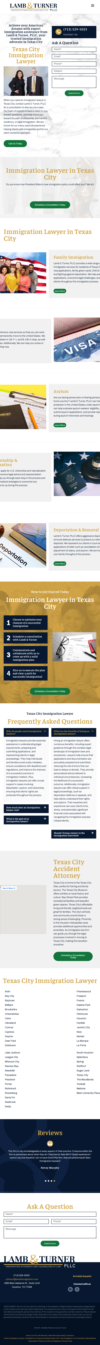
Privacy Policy (67, 1341)
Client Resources (54, 1335)
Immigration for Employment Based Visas (40, 1338)
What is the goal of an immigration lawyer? (17, 820)
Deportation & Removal (37, 1341)
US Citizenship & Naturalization (84, 1338)
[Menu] (92, 3)
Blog (63, 1335)
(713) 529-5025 (75, 29)
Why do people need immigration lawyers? (24, 732)
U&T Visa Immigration (64, 1338)
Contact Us (70, 1335)
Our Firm (34, 1335)
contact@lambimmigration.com (22, 1279)
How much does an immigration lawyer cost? (23, 808)
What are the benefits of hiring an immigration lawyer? (72, 732)
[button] (26, 732)
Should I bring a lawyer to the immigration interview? (69, 834)
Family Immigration (11, 1338)
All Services (43, 1335)
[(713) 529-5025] (58, 32)
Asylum (21, 1338)
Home (28, 1335)
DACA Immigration (54, 1341)
